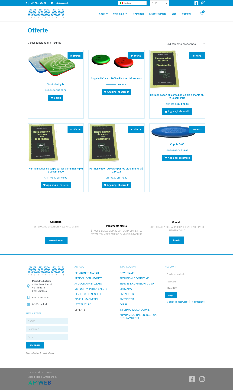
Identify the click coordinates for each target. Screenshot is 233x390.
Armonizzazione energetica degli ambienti (138, 316)
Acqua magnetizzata (88, 283)
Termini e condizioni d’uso (137, 283)
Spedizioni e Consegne (134, 278)
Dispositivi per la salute (90, 288)
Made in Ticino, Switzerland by (42, 377)
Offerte (79, 309)
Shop (102, 13)
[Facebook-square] (196, 3)
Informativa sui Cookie (134, 309)
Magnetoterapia (157, 13)
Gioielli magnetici (86, 299)
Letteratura (82, 304)
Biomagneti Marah (86, 273)
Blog (174, 13)
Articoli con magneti (88, 278)
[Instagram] (203, 3)
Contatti (186, 13)
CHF (154, 3)
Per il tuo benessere (88, 294)
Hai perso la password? (176, 301)
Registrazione (198, 301)
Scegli (57, 97)
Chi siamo (118, 13)
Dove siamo (127, 273)
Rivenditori (138, 13)
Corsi (123, 304)
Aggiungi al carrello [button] (118, 91)
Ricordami (172, 288)
